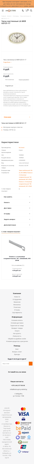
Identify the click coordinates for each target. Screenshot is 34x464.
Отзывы (17, 310)
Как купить (17, 333)
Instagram (19, 376)
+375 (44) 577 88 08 (18, 385)
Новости (17, 297)
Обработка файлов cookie (17, 339)
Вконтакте (9, 376)
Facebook (14, 376)
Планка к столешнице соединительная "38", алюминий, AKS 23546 (25, 184)
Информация (17, 317)
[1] (4, 54)
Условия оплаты (17, 320)
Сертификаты (17, 312)
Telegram (24, 376)
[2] (6, 54)
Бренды (17, 354)
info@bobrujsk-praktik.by (18, 389)
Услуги (17, 331)
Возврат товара (17, 328)
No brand (21, 147)
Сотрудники (17, 299)
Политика (17, 307)
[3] (8, 54)
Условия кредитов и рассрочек (17, 341)
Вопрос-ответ (17, 352)
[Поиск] (31, 11)
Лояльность (17, 336)
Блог (17, 349)
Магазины (17, 305)
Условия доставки (17, 323)
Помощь (17, 346)
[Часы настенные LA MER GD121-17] (17, 37)
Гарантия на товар (17, 325)
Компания (17, 293)
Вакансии (17, 302)
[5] (11, 54)
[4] (10, 54)
